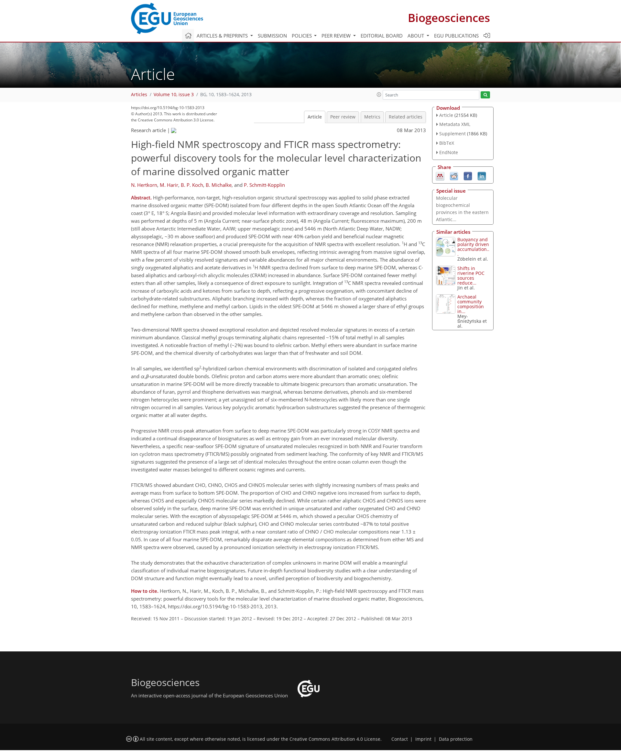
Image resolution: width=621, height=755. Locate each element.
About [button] (416, 35)
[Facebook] (467, 175)
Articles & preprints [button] (223, 35)
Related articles (405, 117)
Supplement (452, 133)
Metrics (372, 117)
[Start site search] (485, 95)
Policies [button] (302, 35)
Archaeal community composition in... (470, 304)
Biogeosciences (449, 17)
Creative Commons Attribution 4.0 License (334, 739)
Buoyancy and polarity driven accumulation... (473, 246)
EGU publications (456, 35)
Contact (399, 739)
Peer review (342, 117)
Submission (272, 35)
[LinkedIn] (481, 175)
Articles (139, 94)
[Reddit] (454, 175)
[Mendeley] (440, 175)
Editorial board (382, 35)
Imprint (423, 739)
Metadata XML (454, 124)
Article (315, 117)
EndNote (448, 152)
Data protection (456, 739)
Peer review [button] (336, 35)
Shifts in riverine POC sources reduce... (471, 275)
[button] (379, 94)
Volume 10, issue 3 (174, 94)
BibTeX (446, 143)
